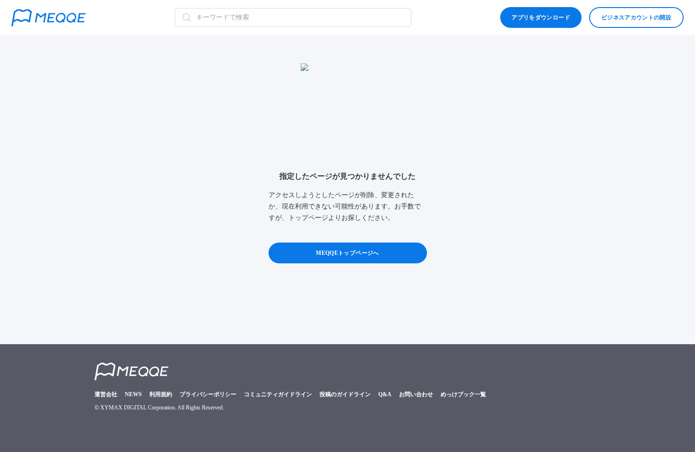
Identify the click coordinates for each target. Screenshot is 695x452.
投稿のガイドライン (345, 394)
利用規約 (160, 394)
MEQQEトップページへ (347, 253)
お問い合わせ (416, 394)
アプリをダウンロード (541, 17)
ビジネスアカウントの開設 (636, 17)
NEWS (133, 394)
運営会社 (106, 394)
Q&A (384, 394)
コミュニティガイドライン (278, 394)
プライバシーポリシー (208, 394)
